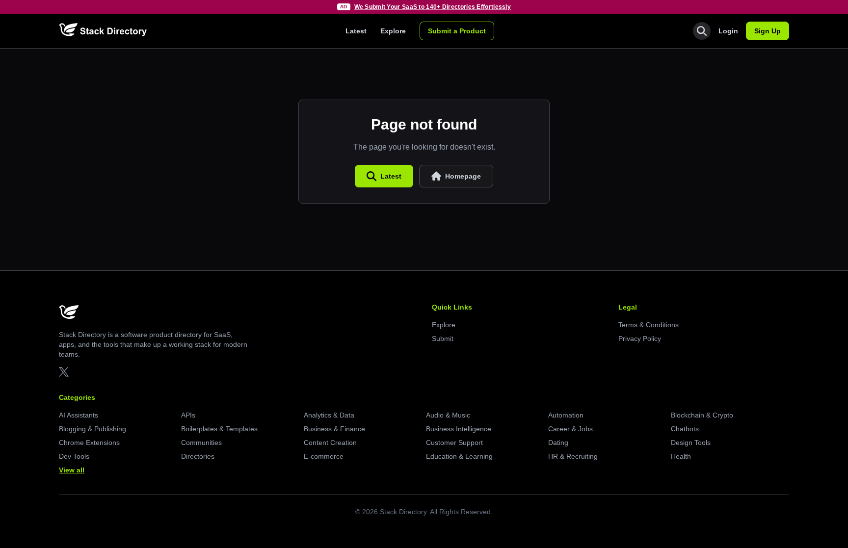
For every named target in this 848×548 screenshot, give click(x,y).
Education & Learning (459, 456)
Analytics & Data (329, 415)
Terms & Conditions (648, 325)
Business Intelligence (458, 429)
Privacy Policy (639, 338)
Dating (558, 442)
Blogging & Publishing (92, 429)
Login (728, 31)
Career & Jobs (570, 429)
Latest (356, 31)
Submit (442, 338)
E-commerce (324, 456)
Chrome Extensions (89, 442)
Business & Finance (334, 429)
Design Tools (691, 442)
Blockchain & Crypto (702, 415)
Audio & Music (448, 415)
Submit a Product (457, 31)
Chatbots (685, 429)
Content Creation (330, 442)
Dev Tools (74, 456)
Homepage (463, 176)
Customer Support (454, 442)
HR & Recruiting (573, 456)
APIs (188, 415)
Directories (197, 456)
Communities (201, 442)
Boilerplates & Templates (219, 429)
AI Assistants (78, 415)
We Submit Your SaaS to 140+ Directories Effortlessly (432, 6)
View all (71, 470)
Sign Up (767, 31)
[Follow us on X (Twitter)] (64, 372)
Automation (565, 415)
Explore (393, 31)
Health (681, 456)
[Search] (702, 31)
